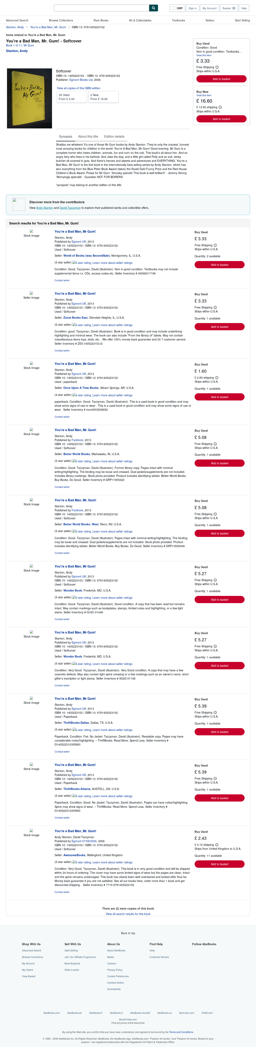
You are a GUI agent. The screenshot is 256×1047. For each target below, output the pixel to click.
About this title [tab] (88, 136)
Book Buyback (72, 963)
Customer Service (159, 957)
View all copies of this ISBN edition (78, 88)
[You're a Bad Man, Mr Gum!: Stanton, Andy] (31, 231)
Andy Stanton (44, 208)
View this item (203, 55)
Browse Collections (61, 20)
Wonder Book (72, 590)
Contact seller (62, 280)
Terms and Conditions (181, 1032)
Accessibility (114, 989)
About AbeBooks (116, 950)
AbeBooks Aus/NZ (140, 1012)
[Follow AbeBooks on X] (194, 957)
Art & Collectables (140, 20)
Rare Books (101, 20)
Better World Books (76, 454)
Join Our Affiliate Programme (80, 957)
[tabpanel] (123, 164)
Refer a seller (72, 969)
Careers (111, 963)
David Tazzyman (70, 208)
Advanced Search (17, 20)
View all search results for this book (128, 914)
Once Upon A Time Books (81, 388)
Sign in (193, 8)
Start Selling (242, 20)
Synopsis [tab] (65, 136)
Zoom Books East (75, 317)
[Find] (153, 8)
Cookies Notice (115, 982)
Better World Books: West (81, 524)
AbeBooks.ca (164, 1012)
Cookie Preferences (118, 976)
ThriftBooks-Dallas (76, 723)
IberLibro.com (186, 1012)
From (66, 97)
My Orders (27, 969)
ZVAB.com (207, 1012)
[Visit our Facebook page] (194, 950)
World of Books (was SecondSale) (86, 255)
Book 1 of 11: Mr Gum (20, 45)
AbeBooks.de (74, 1012)
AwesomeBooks (74, 855)
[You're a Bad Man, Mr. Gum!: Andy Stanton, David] (31, 831)
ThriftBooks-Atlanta (76, 789)
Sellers (210, 20)
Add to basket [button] (221, 79)
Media (110, 957)
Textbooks (178, 20)
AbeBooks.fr (95, 1012)
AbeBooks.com (51, 1012)
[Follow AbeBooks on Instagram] (194, 963)
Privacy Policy (114, 969)
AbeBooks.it (116, 1012)
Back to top (128, 933)
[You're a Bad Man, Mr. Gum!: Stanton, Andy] (31, 430)
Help (244, 8)
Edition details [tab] (114, 136)
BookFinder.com (128, 1021)
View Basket (28, 976)
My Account (210, 8)
